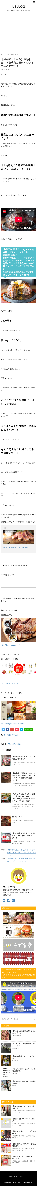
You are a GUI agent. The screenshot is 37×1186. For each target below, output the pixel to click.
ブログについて (24, 1176)
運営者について (13, 1176)
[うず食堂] (18, 950)
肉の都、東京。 (18, 817)
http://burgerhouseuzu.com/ (12, 724)
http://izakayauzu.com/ (10, 645)
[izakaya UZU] (18, 923)
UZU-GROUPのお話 (11, 735)
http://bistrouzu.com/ (9, 683)
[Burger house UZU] (18, 937)
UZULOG (18, 6)
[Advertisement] (18, 32)
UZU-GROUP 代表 (14, 744)
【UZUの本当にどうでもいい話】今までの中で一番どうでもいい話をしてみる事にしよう (21, 853)
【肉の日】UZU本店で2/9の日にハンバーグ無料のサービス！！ (23, 835)
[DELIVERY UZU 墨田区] (18, 964)
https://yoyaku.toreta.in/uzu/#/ (15, 547)
